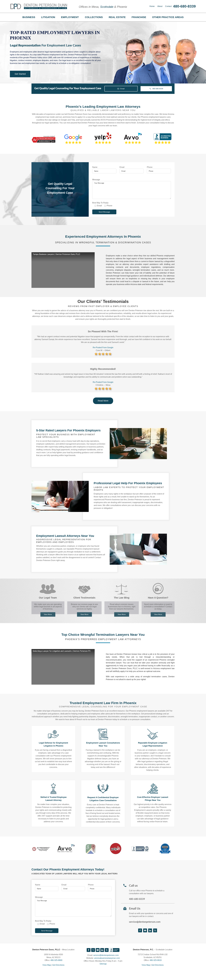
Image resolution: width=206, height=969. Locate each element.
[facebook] (140, 930)
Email (122, 167)
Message (96, 180)
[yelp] (115, 844)
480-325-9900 (56, 960)
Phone (149, 167)
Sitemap (103, 964)
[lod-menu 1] (165, 844)
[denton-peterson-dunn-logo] (38, 4)
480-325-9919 (156, 960)
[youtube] (145, 930)
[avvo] (65, 844)
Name (94, 167)
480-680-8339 (184, 6)
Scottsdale (106, 6)
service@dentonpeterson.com (144, 922)
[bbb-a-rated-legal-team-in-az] (140, 845)
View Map (46, 965)
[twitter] (93, 950)
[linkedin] (150, 930)
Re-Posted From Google (103, 347)
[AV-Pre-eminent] (41, 846)
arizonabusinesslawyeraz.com (107, 958)
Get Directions (58, 965)
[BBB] (114, 950)
